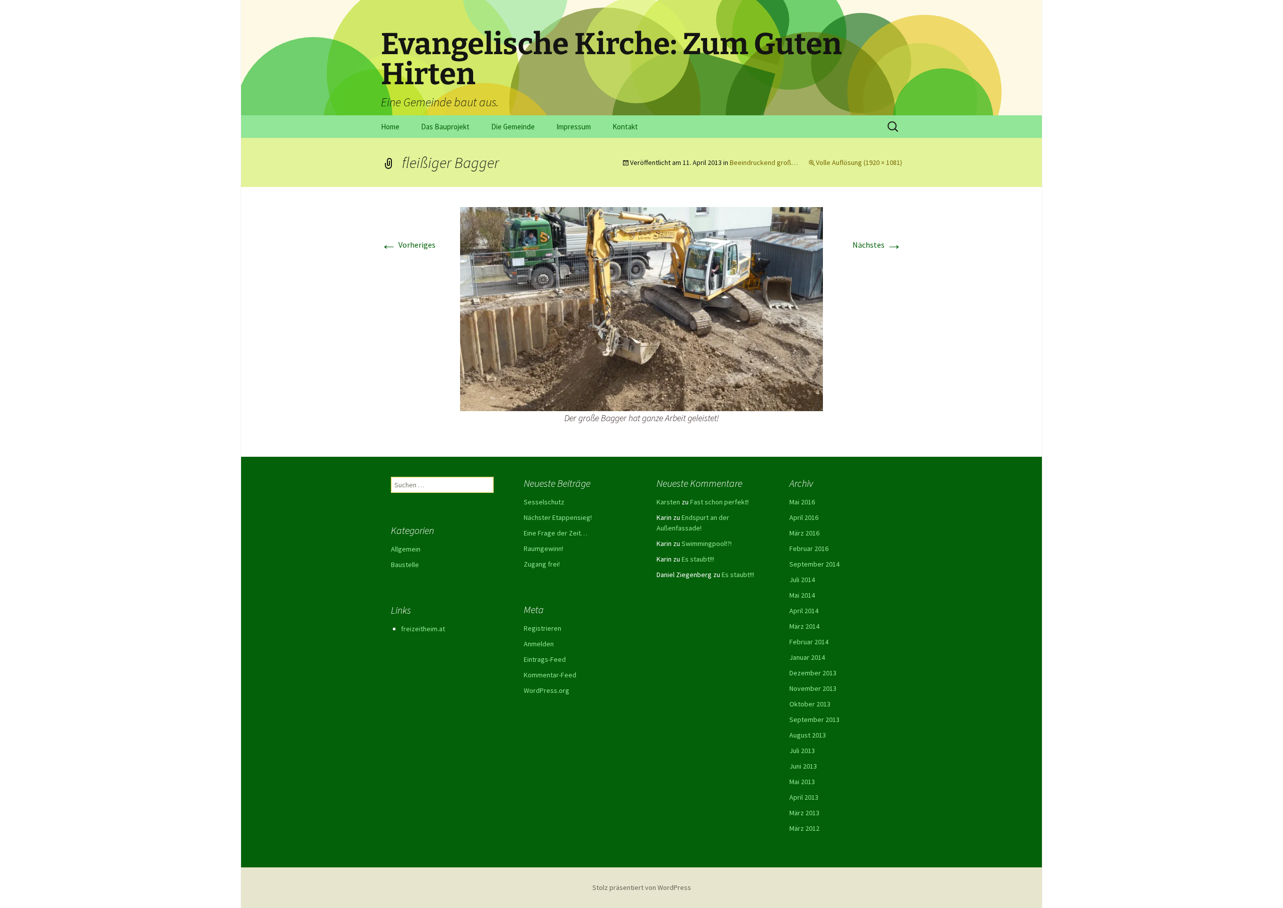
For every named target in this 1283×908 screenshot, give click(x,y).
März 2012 (804, 828)
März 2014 (804, 626)
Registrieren (542, 628)
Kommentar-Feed (550, 674)
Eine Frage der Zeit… (555, 532)
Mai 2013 (802, 781)
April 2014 (803, 610)
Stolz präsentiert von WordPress (641, 887)
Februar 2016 (808, 548)
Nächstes (877, 245)
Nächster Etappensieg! (558, 517)
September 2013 (814, 719)
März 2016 (804, 532)
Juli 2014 (802, 579)
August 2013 (807, 735)
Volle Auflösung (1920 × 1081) (859, 162)
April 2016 (803, 517)
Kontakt (625, 126)
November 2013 (812, 688)
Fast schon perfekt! (719, 501)
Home (390, 126)
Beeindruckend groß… (764, 162)
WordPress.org (546, 690)
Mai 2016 (802, 501)
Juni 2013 (803, 766)
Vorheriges (408, 245)
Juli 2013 (802, 750)
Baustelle (405, 564)
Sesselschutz (544, 501)
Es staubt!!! (698, 559)
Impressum (573, 126)
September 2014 (814, 564)
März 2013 (804, 812)
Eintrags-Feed (545, 659)
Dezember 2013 (812, 672)
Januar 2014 (807, 657)
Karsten (668, 501)
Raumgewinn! (543, 548)
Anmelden (539, 643)
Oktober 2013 (809, 703)
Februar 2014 (808, 641)
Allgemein (405, 549)
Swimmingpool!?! (707, 543)
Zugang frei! (542, 564)
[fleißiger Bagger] (641, 308)
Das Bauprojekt (445, 126)
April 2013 (803, 797)
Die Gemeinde (513, 126)
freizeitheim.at (423, 628)
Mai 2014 (802, 595)
